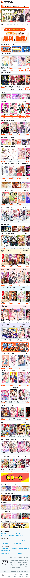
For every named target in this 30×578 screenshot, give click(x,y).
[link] (6, 49)
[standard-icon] (27, 6)
